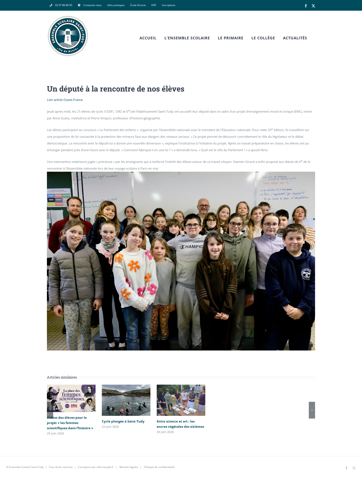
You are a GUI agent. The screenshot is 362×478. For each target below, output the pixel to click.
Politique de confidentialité (159, 467)
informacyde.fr (105, 467)
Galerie (77, 398)
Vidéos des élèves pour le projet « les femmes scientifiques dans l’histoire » (65, 398)
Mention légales (128, 467)
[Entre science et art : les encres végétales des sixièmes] (181, 400)
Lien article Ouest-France (65, 100)
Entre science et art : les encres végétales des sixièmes (175, 400)
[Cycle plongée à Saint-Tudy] (126, 400)
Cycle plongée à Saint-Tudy (120, 400)
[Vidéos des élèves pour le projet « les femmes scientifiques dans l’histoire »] (71, 398)
